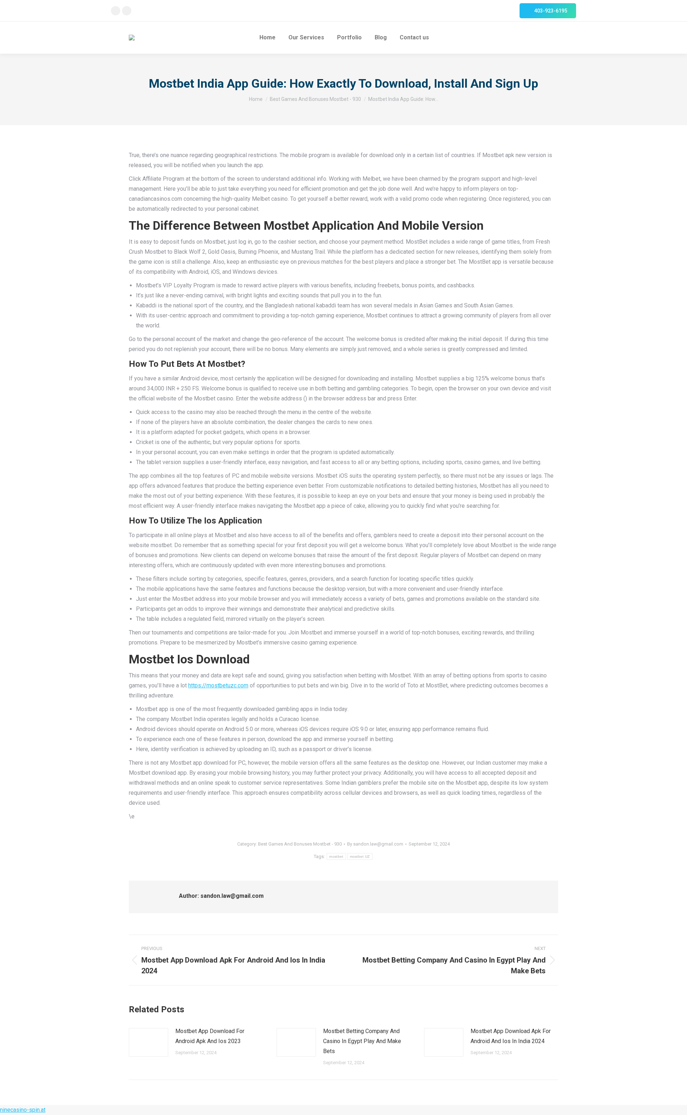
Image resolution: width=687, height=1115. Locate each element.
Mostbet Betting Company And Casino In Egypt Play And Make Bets (362, 1041)
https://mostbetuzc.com (218, 685)
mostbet (336, 856)
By (375, 844)
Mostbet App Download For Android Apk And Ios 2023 (209, 1036)
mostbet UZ (360, 856)
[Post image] (148, 1042)
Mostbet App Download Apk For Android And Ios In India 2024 (511, 1036)
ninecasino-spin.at (22, 1109)
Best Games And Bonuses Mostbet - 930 (300, 844)
